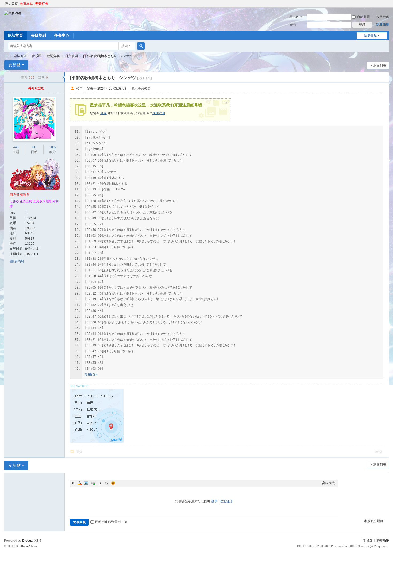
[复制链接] (144, 78)
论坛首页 (15, 35)
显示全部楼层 (141, 88)
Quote (99, 483)
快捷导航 (370, 35)
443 (16, 147)
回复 (79, 452)
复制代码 (90, 374)
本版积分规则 (373, 521)
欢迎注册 (382, 24)
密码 (292, 24)
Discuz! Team (29, 546)
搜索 (124, 46)
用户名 (294, 17)
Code (106, 483)
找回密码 (382, 17)
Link (93, 483)
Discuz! (28, 540)
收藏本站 (26, 4)
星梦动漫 (6, 56)
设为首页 (11, 4)
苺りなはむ (36, 88)
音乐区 (36, 56)
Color (79, 483)
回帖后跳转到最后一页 (111, 522)
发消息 (19, 261)
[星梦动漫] (12, 13)
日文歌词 (71, 56)
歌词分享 (53, 56)
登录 (103, 113)
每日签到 (38, 35)
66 (34, 147)
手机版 (368, 540)
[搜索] (141, 46)
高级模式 (328, 483)
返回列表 (379, 65)
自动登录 (363, 17)
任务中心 (61, 35)
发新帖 (14, 65)
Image (86, 483)
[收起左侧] (64, 77)
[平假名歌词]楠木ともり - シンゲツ (107, 56)
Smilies (113, 483)
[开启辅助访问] (387, 3)
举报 (378, 452)
